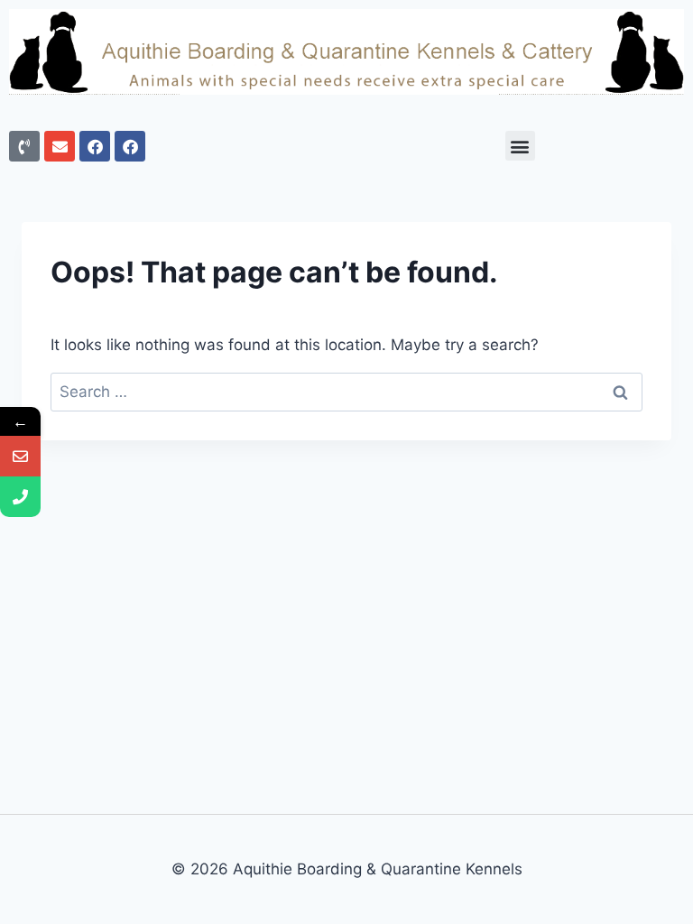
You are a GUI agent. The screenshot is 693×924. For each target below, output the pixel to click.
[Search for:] (346, 392)
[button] (520, 146)
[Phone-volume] (24, 146)
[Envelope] (59, 146)
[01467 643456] (20, 496)
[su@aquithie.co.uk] (20, 456)
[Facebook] (94, 146)
